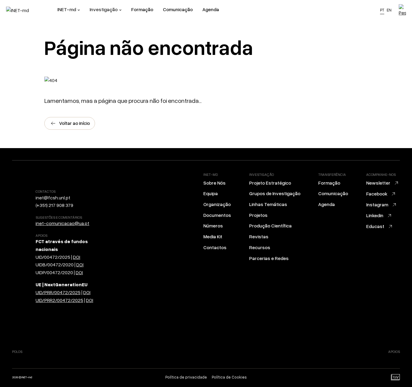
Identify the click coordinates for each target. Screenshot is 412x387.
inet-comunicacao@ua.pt (62, 223)
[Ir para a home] (31, 10)
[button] (68, 10)
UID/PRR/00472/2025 (58, 292)
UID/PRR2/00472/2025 (59, 300)
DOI (76, 257)
